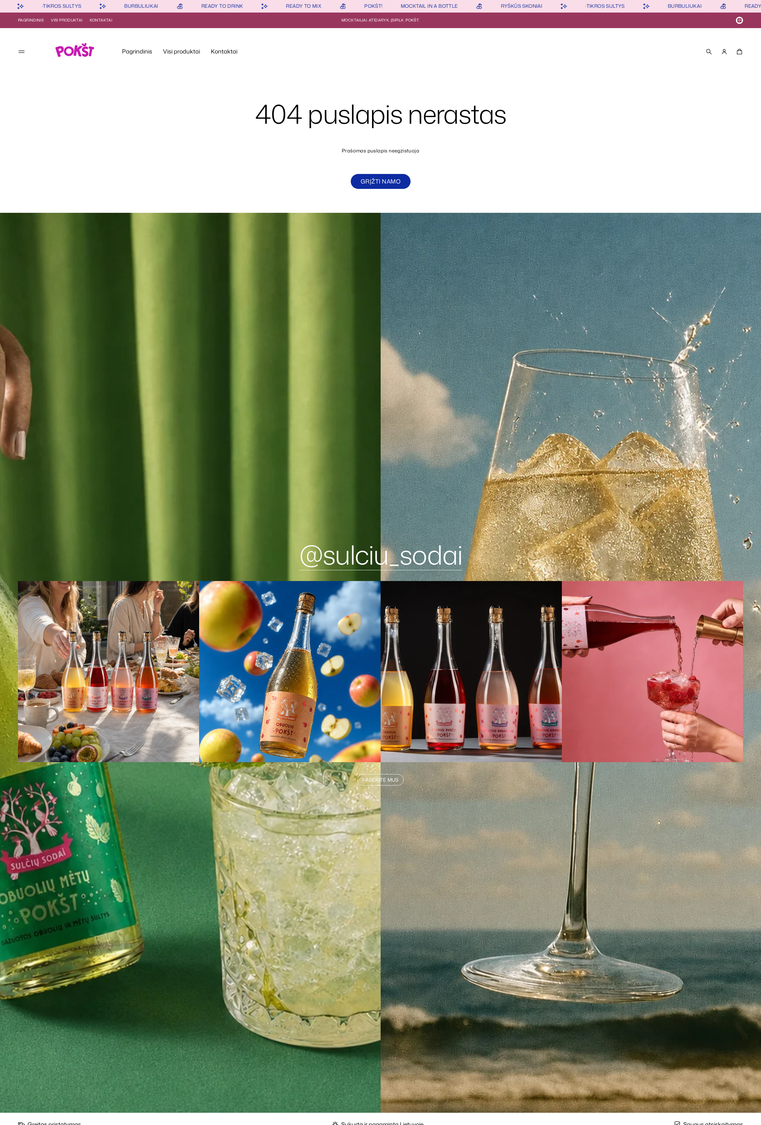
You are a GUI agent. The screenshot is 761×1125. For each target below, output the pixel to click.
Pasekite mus (380, 780)
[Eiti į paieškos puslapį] (709, 51)
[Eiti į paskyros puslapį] (724, 51)
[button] (709, 51)
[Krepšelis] (738, 51)
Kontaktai (101, 20)
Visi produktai (66, 20)
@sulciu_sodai (380, 554)
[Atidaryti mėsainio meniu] (21, 51)
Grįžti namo (380, 181)
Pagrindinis (31, 20)
